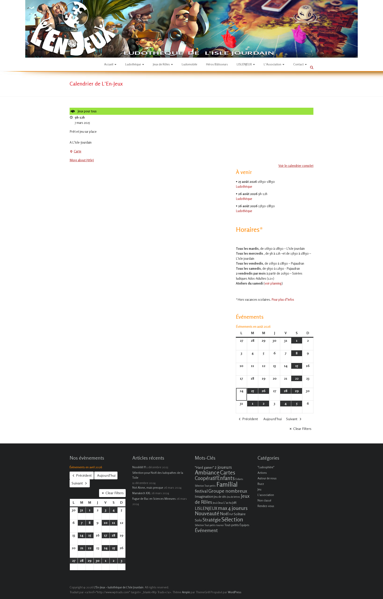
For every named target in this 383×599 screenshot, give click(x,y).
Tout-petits (231, 525)
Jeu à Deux (218, 502)
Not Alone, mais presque (147, 487)
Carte (75, 151)
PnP (231, 514)
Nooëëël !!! (139, 467)
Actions (262, 472)
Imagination (204, 496)
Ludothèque (133, 64)
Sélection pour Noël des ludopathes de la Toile (157, 475)
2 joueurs (223, 467)
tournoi (220, 525)
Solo (198, 520)
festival (201, 491)
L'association (266, 495)
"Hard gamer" (204, 467)
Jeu (259, 489)
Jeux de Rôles (161, 64)
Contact (298, 64)
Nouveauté (207, 513)
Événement (206, 530)
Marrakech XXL (141, 493)
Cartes (227, 472)
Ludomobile (189, 64)
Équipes (244, 525)
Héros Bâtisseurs (217, 64)
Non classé (264, 500)
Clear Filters (302, 428)
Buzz (261, 484)
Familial (227, 484)
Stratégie (212, 520)
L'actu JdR (230, 502)
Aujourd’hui (272, 419)
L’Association (272, 64)
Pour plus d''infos (283, 299)
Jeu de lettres (233, 497)
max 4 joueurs (233, 508)
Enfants (226, 478)
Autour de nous (267, 478)
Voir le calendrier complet (295, 166)
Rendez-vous (266, 506)
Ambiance (207, 472)
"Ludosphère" (266, 467)
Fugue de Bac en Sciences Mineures (154, 498)
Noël (224, 513)
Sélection (232, 519)
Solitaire (240, 514)
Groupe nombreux (227, 491)
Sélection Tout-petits (205, 525)
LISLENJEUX (244, 64)
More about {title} (82, 160)
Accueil (108, 64)
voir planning (273, 283)
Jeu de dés (220, 496)
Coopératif (206, 478)
